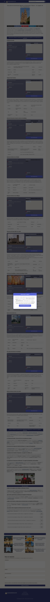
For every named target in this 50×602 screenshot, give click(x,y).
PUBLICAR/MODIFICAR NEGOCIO (25, 305)
